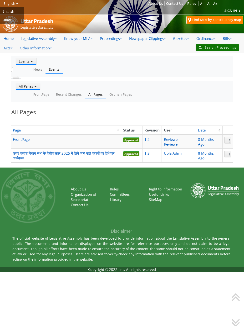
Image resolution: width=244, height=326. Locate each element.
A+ (215, 3)
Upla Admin (173, 153)
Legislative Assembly (38, 38)
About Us (155, 3)
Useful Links (159, 194)
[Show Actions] (227, 140)
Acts (7, 48)
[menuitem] (8, 38)
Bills (226, 38)
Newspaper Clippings (146, 38)
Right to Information (165, 189)
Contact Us (174, 3)
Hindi (7, 20)
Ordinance (205, 38)
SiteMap (155, 199)
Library (116, 199)
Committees (120, 194)
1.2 (147, 139)
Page (17, 130)
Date (202, 130)
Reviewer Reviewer (171, 142)
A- (201, 3)
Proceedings (110, 38)
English (8, 11)
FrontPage (21, 139)
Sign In (231, 10)
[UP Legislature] (215, 185)
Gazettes (180, 38)
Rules (191, 3)
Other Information (35, 48)
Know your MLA (77, 38)
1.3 (147, 153)
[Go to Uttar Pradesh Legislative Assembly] (28, 24)
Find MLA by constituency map (216, 19)
